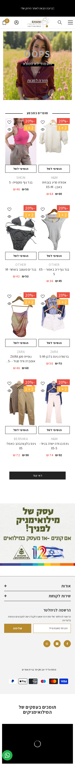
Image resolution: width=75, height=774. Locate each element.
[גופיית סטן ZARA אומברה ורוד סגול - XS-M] (20, 315)
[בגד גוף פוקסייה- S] (20, 141)
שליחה (17, 628)
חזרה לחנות (37, 80)
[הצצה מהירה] (43, 129)
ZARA (54, 352)
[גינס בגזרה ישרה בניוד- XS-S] (54, 402)
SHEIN (20, 177)
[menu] (70, 22)
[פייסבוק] (67, 643)
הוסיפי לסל (54, 169)
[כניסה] (16, 22)
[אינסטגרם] (57, 643)
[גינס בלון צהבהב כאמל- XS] (20, 402)
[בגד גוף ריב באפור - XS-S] (54, 228)
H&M (54, 177)
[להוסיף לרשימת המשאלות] (43, 122)
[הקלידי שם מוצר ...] (59, 22)
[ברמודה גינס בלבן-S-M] (54, 315)
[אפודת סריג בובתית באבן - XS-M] (54, 141)
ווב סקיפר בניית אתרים (33, 669)
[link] (46, 643)
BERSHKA (21, 439)
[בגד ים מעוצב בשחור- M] (20, 228)
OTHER (54, 265)
